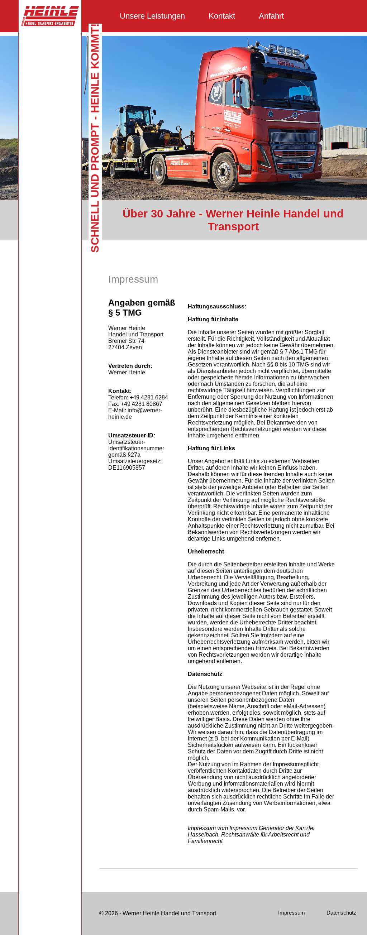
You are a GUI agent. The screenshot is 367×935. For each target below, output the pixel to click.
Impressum (291, 913)
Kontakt (222, 16)
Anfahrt (271, 16)
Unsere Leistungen (152, 16)
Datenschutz (341, 913)
